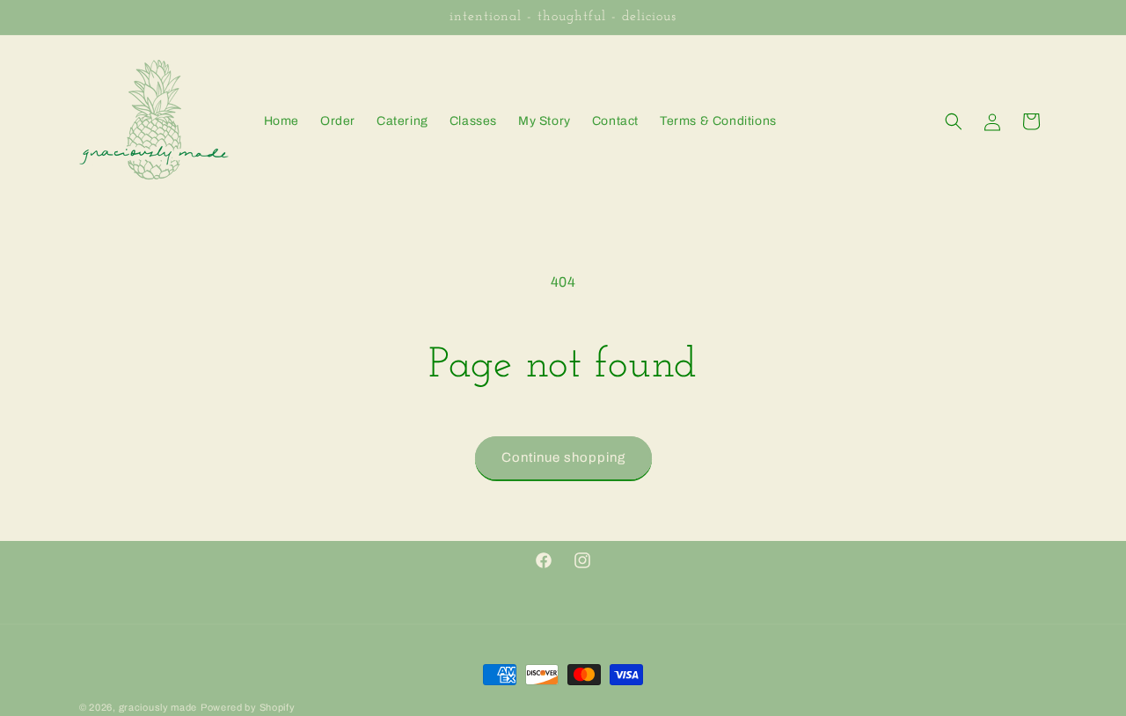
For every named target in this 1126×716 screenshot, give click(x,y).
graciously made (158, 707)
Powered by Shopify (248, 707)
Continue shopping (563, 457)
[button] (953, 121)
